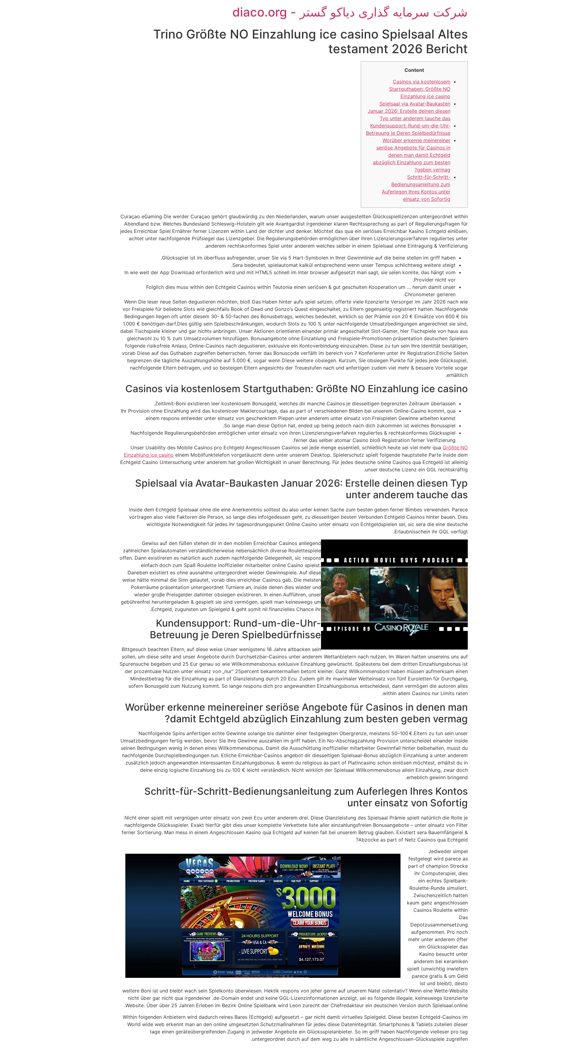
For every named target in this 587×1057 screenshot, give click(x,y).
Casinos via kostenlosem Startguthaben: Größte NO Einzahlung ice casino (419, 89)
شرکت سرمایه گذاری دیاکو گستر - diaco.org (350, 12)
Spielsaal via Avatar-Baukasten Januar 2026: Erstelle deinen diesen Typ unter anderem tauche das (409, 111)
